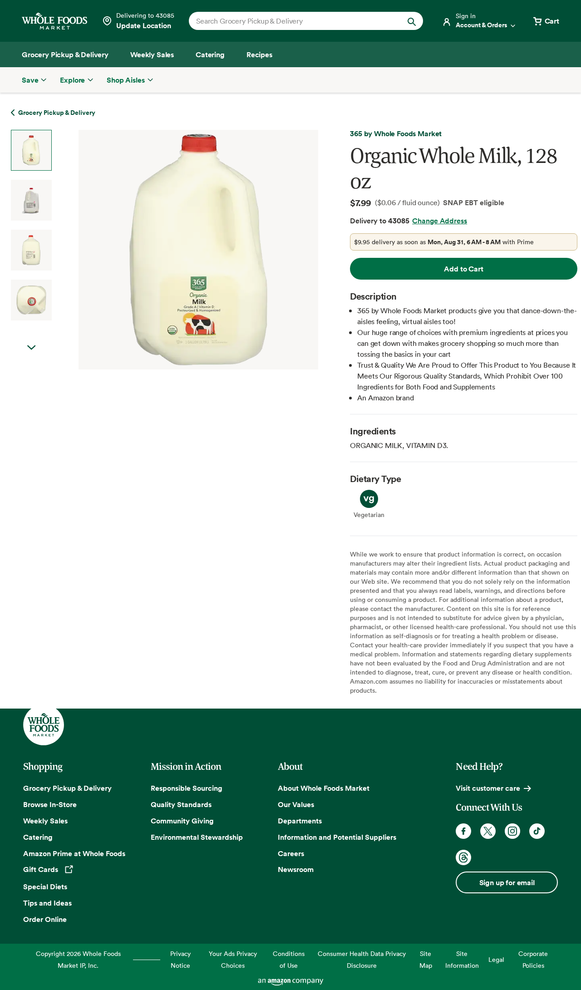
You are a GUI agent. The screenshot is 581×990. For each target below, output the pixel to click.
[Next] (174, 249)
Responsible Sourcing (186, 788)
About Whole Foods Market (323, 788)
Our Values (296, 804)
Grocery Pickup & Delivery (67, 788)
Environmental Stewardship (197, 837)
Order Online (45, 919)
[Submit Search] (412, 20)
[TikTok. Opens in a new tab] (537, 831)
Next (31, 347)
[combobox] (295, 20)
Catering (38, 837)
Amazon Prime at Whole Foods (74, 853)
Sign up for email (507, 882)
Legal (496, 959)
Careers (291, 853)
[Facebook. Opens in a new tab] (463, 831)
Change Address (439, 221)
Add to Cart (463, 269)
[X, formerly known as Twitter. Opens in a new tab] (488, 831)
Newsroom (296, 869)
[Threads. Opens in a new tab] (463, 857)
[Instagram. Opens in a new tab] (512, 831)
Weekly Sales (45, 821)
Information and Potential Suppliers (337, 837)
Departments (300, 821)
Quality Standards (181, 804)
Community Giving (182, 821)
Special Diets (45, 886)
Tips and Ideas (47, 903)
